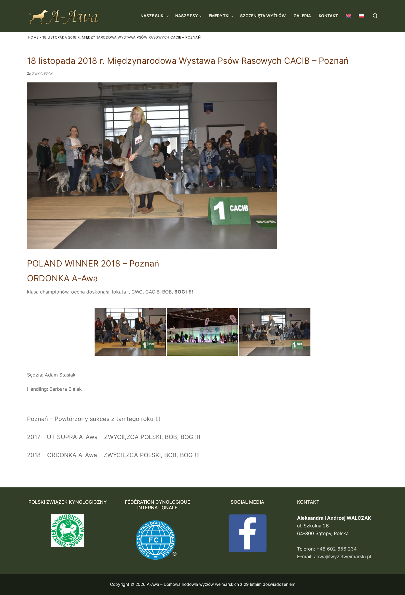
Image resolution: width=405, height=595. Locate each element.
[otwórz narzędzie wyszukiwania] (375, 16)
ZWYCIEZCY (42, 74)
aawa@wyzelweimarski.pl (342, 556)
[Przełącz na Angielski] (348, 15)
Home (33, 37)
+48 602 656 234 (336, 549)
